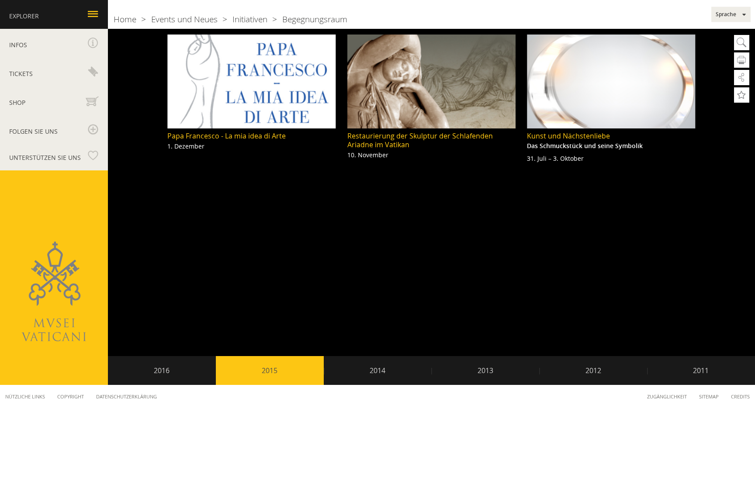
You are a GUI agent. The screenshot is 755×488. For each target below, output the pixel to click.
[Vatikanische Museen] (53, 292)
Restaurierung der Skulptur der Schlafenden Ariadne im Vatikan (420, 140)
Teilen (741, 77)
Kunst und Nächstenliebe (568, 136)
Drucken (741, 60)
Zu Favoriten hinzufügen (741, 95)
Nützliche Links (25, 396)
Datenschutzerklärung (126, 396)
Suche (741, 42)
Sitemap (709, 396)
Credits (740, 396)
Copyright (70, 396)
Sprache (726, 14)
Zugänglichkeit (667, 396)
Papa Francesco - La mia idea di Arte (226, 136)
